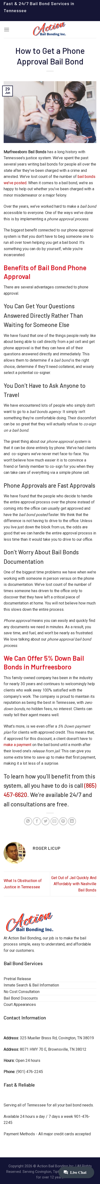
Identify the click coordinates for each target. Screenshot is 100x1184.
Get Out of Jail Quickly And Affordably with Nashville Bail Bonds (73, 883)
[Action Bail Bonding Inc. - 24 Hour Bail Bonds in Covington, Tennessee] (50, 29)
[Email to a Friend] (54, 821)
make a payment (17, 744)
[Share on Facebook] (37, 821)
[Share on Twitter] (46, 821)
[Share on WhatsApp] (28, 821)
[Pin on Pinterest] (63, 821)
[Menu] (6, 29)
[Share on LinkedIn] (72, 821)
